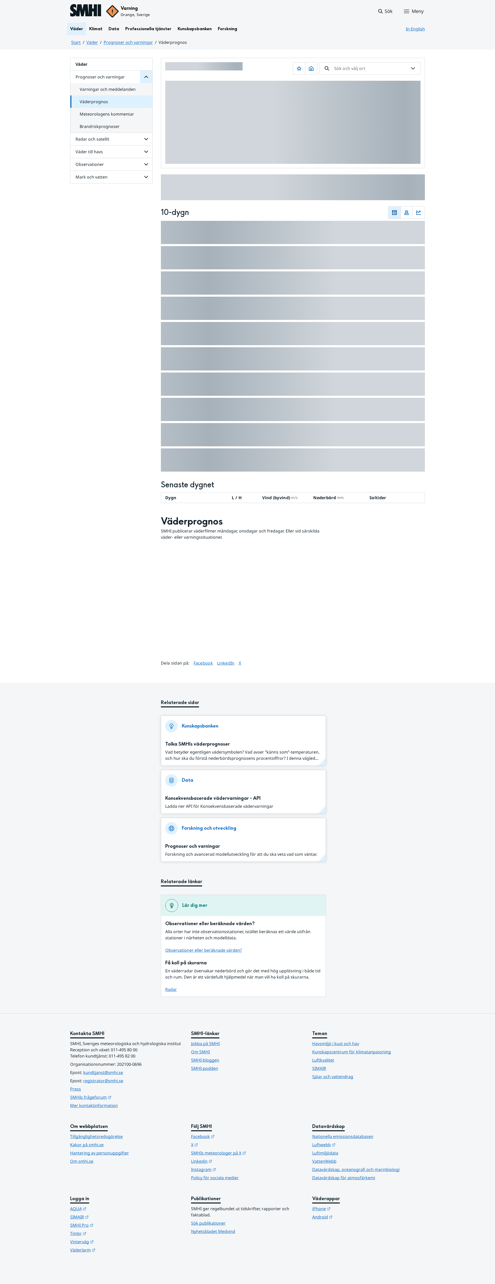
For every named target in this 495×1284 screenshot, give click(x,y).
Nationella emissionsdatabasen (342, 1136)
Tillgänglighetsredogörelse (96, 1136)
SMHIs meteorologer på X (243, 1153)
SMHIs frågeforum (116, 1097)
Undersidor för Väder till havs (146, 152)
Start (76, 42)
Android (347, 1217)
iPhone (346, 1209)
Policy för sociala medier (215, 1178)
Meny (418, 11)
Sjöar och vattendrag (332, 1076)
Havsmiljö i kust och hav (335, 1043)
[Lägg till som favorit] (299, 68)
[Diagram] (418, 212)
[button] (385, 11)
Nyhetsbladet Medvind (213, 1231)
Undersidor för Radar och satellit (146, 139)
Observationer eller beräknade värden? (203, 950)
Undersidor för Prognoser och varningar (146, 77)
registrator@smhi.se (103, 1081)
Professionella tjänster (148, 29)
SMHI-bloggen (205, 1060)
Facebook (203, 663)
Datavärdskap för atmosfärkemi (343, 1178)
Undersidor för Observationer (146, 164)
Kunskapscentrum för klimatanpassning (351, 1052)
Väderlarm (108, 1250)
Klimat (95, 29)
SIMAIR (319, 1068)
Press (75, 1089)
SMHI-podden (204, 1068)
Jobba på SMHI (205, 1043)
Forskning (227, 29)
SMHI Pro (107, 1225)
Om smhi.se (81, 1161)
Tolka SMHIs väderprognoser (197, 744)
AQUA (103, 1209)
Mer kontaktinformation (94, 1105)
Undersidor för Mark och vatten (146, 177)
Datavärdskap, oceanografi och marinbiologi (356, 1169)
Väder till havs (89, 152)
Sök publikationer (208, 1223)
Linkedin (227, 1161)
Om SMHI (200, 1052)
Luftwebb (349, 1145)
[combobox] (370, 68)
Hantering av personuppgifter (99, 1153)
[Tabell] (394, 212)
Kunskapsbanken (195, 29)
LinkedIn (226, 663)
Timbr (103, 1233)
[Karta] (406, 212)
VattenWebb (324, 1161)
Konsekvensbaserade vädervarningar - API (213, 798)
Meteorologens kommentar (107, 114)
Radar (171, 989)
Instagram (229, 1169)
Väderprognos (94, 101)
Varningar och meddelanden (108, 89)
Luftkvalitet (323, 1060)
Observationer (90, 164)
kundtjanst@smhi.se (103, 1072)
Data (114, 29)
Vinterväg (107, 1242)
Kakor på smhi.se (87, 1145)
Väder (76, 29)
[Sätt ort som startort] (311, 68)
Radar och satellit (92, 139)
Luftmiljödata (325, 1153)
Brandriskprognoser (100, 126)
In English (415, 29)
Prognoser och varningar (128, 42)
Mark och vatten (92, 177)
